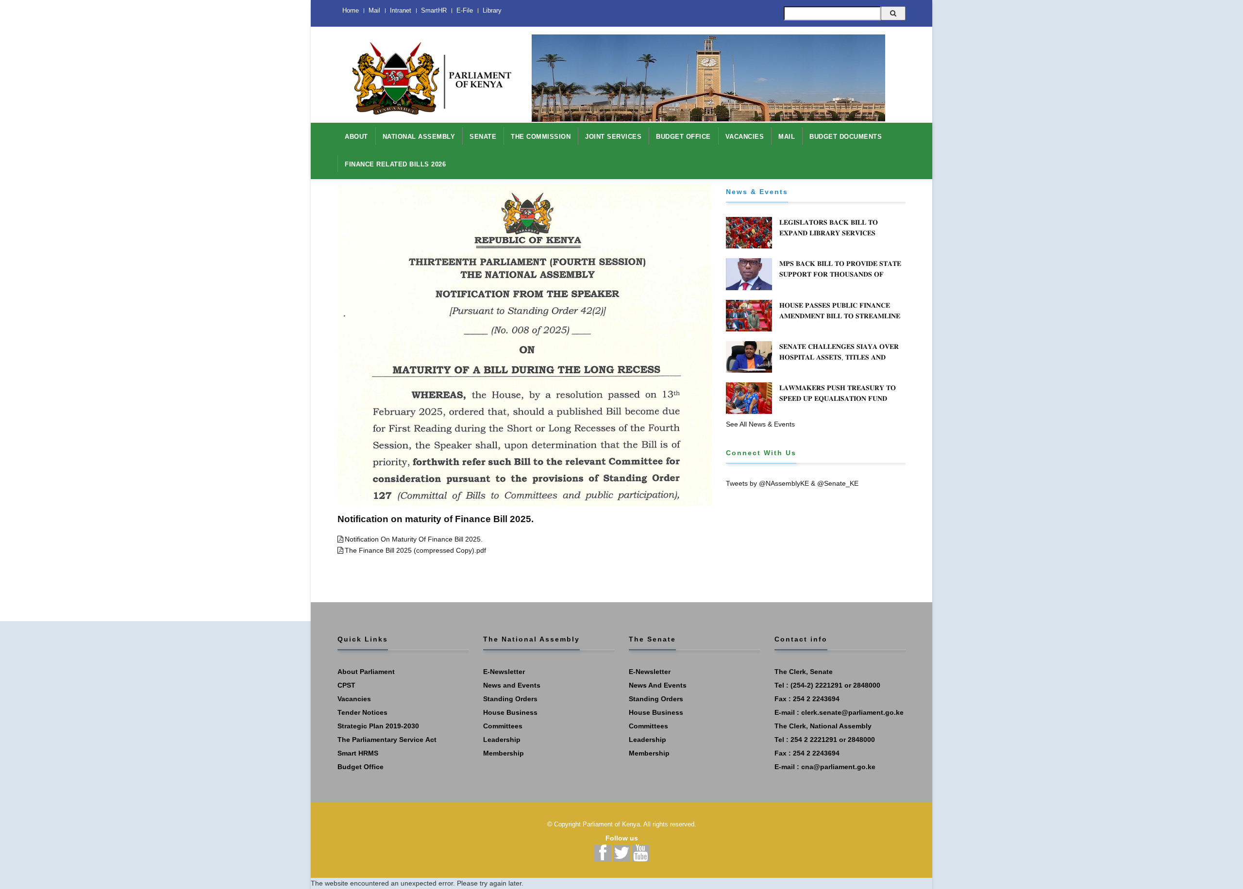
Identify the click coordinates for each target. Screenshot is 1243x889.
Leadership (502, 739)
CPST (346, 685)
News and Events (511, 685)
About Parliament (366, 671)
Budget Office (360, 767)
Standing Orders (510, 699)
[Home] (427, 73)
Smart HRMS (357, 753)
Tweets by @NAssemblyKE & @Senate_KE (792, 483)
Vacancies (354, 699)
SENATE (483, 136)
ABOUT (356, 136)
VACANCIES (744, 136)
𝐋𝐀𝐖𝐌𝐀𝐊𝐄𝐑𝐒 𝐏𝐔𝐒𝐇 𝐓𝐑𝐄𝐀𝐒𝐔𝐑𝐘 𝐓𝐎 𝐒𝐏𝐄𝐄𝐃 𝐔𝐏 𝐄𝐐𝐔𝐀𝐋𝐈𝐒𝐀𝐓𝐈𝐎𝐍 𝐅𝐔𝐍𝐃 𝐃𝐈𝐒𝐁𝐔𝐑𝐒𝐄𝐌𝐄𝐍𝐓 (837, 398)
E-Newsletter (504, 671)
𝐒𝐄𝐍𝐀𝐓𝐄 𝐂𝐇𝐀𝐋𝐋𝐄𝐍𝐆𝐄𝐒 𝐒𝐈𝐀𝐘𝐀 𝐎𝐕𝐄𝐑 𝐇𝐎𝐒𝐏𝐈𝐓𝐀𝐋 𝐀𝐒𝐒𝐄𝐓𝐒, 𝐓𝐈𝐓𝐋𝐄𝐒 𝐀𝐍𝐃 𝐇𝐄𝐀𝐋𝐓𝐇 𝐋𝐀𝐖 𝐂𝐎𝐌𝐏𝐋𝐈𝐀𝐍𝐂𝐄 (839, 357)
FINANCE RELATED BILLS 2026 (395, 164)
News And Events (658, 685)
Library (492, 10)
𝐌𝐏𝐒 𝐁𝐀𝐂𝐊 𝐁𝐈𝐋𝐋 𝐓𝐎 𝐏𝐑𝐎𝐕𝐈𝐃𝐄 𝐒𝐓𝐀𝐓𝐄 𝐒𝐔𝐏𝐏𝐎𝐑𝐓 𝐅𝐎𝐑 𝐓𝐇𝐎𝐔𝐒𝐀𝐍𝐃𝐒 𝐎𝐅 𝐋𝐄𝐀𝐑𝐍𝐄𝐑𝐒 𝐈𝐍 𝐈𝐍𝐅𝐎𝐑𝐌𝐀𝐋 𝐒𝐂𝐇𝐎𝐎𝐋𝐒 (840, 274)
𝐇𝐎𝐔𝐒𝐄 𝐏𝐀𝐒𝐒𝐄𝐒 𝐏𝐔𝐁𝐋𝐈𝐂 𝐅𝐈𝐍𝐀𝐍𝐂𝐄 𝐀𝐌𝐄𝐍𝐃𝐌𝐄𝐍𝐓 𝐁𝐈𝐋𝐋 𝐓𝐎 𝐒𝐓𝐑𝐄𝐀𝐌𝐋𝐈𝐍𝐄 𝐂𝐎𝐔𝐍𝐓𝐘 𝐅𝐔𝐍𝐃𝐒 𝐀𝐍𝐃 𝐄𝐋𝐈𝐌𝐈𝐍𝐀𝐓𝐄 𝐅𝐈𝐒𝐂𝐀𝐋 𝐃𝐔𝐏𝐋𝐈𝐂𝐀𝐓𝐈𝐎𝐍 (839, 321)
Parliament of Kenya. (612, 824)
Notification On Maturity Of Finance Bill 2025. (414, 539)
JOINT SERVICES (613, 136)
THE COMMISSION (541, 136)
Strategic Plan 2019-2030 (378, 726)
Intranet (400, 10)
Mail (374, 10)
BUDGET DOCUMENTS (845, 136)
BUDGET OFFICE (683, 136)
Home (350, 10)
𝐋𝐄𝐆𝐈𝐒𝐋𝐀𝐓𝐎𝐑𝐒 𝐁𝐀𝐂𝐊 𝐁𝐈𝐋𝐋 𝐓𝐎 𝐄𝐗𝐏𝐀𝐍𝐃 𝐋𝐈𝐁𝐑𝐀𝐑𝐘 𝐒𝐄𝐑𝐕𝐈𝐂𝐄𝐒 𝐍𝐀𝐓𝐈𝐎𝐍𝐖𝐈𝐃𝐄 (828, 232)
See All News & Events (760, 424)
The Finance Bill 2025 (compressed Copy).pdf (415, 550)
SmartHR (434, 10)
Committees (502, 726)
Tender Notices (362, 712)
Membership (503, 753)
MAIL (786, 136)
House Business (510, 712)
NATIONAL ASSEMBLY (419, 136)
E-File (464, 10)
